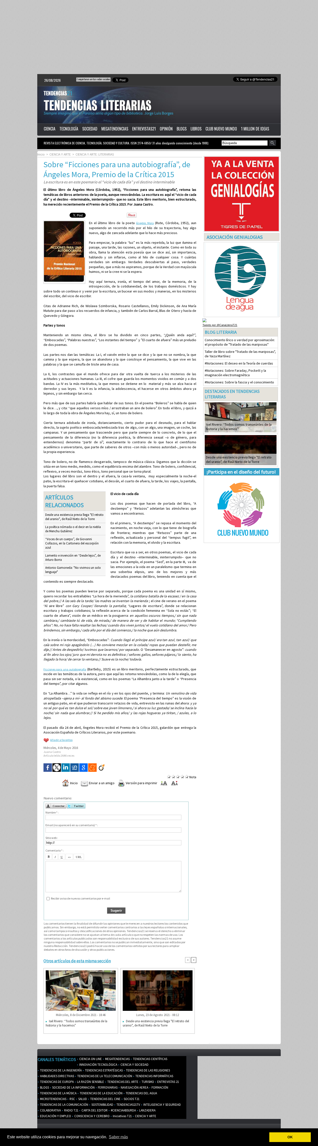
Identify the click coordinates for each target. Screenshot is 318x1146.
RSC (72, 1099)
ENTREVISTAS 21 (168, 1082)
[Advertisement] (159, 37)
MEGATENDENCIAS (114, 129)
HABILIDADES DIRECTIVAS (56, 1076)
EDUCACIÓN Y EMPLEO (55, 1116)
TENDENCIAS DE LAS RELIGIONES (147, 1070)
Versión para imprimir (141, 783)
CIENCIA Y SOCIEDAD (134, 1065)
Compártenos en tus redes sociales (93, 79)
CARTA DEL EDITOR (94, 1110)
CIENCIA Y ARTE (60, 154)
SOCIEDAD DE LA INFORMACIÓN (73, 1087)
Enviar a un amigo (101, 783)
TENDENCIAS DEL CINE (104, 1099)
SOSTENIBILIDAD (102, 1105)
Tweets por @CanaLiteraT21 (219, 325)
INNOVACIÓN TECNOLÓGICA (98, 1065)
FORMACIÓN (159, 1087)
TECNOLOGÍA (68, 129)
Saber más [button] (118, 1137)
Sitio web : (51, 838)
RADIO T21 (70, 1110)
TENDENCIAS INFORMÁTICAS (154, 1076)
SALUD (82, 1099)
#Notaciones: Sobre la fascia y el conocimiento (239, 382)
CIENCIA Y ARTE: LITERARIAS (95, 154)
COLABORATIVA (50, 1110)
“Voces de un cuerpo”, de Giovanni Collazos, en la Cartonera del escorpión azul (72, 543)
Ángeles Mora (145, 223)
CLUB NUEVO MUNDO (221, 129)
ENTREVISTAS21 (144, 129)
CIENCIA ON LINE (90, 1059)
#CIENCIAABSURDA (123, 1110)
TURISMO (147, 1082)
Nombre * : (52, 812)
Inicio (41, 154)
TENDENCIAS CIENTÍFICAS (149, 1059)
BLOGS (182, 129)
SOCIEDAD (89, 129)
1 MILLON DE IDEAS (255, 129)
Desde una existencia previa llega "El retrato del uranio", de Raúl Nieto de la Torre (74, 517)
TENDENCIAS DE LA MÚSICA (58, 1093)
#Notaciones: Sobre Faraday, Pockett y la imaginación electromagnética (235, 372)
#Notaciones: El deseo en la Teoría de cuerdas (239, 363)
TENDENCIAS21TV (128, 1105)
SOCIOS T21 (131, 1099)
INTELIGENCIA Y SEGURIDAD (162, 1105)
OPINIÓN (166, 129)
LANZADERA (147, 1110)
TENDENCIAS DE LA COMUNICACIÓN (63, 1105)
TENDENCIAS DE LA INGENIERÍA (60, 1070)
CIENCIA (49, 129)
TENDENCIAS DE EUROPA (56, 1082)
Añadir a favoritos (61, 740)
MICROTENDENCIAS (52, 1099)
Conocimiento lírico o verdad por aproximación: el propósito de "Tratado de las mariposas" (240, 342)
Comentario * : (54, 850)
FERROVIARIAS (107, 1087)
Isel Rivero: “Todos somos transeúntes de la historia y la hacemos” (76, 1023)
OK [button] (290, 1137)
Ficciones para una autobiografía (64, 669)
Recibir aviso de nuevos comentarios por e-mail (80, 898)
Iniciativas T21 (122, 1116)
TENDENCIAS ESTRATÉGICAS (103, 1070)
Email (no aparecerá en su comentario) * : (71, 825)
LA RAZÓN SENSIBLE (90, 1082)
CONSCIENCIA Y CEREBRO (92, 1116)
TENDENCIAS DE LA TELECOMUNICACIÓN (104, 1076)
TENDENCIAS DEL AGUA (141, 1093)
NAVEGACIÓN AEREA (134, 1087)
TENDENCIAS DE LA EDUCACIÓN (100, 1093)
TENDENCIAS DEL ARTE (122, 1082)
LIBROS (196, 129)
